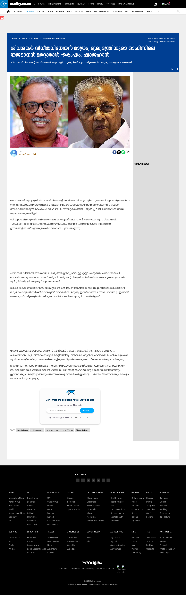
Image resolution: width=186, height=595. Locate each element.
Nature (50, 545)
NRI (10, 521)
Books (91, 4)
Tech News (151, 537)
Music (89, 513)
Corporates (165, 513)
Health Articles (117, 502)
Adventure (52, 549)
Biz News (164, 498)
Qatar (50, 509)
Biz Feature (165, 517)
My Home (18, 11)
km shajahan (22, 430)
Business (117, 11)
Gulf (69, 11)
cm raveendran (52, 430)
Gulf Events (52, 524)
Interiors (135, 505)
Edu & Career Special (36, 549)
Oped (29, 492)
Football (71, 502)
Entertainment (101, 11)
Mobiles (149, 545)
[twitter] (83, 480)
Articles (30, 505)
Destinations (53, 541)
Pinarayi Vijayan (66, 430)
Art (10, 541)
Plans (134, 502)
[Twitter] (119, 152)
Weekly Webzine (54, 4)
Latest (40, 11)
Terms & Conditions (83, 417)
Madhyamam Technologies (88, 584)
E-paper (41, 4)
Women (135, 549)
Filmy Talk (91, 509)
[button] (4, 4)
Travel (150, 11)
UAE (49, 498)
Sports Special (73, 509)
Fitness (113, 505)
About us (63, 568)
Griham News (138, 498)
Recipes (149, 498)
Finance (163, 505)
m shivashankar (37, 430)
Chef (148, 513)
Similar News (141, 164)
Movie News (92, 498)
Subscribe (111, 4)
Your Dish (150, 509)
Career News (33, 545)
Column (135, 517)
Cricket (70, 498)
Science (149, 541)
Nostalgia (91, 517)
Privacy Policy (88, 568)
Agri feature (115, 549)
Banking (163, 509)
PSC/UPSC (32, 553)
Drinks (149, 502)
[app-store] (124, 569)
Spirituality (136, 553)
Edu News (31, 537)
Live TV (100, 4)
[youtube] (98, 480)
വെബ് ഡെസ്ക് (27, 154)
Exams (30, 541)
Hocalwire (114, 584)
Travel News (52, 537)
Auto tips (71, 549)
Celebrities (91, 502)
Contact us (75, 568)
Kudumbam (69, 4)
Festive (149, 517)
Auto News (72, 537)
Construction (137, 509)
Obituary (13, 517)
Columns (31, 509)
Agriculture (116, 532)
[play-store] (119, 569)
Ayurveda (114, 521)
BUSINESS (164, 492)
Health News (117, 492)
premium (30, 11)
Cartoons (31, 521)
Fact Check (32, 524)
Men (133, 545)
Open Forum (32, 498)
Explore (50, 553)
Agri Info (114, 541)
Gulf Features (53, 521)
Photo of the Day (167, 549)
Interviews (31, 517)
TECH (88, 11)
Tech (148, 532)
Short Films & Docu (95, 521)
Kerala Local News (17, 513)
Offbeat (30, 513)
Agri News (115, 537)
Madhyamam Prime (126, 4)
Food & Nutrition (117, 509)
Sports (79, 11)
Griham (135, 492)
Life (127, 11)
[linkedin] (93, 480)
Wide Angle (164, 553)
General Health (117, 513)
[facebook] (114, 152)
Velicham (81, 4)
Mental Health (116, 517)
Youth (134, 541)
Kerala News (14, 502)
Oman (50, 505)
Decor (134, 513)
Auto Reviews (73, 541)
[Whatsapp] (123, 152)
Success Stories (117, 545)
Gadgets (150, 549)
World (11, 509)
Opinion (60, 11)
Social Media (93, 532)
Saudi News (52, 502)
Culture (13, 532)
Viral (89, 541)
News (50, 11)
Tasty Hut (150, 505)
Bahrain (50, 513)
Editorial (31, 502)
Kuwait (50, 517)
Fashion (135, 537)
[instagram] (88, 480)
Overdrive (71, 545)
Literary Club (14, 537)
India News (14, 505)
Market (163, 502)
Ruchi (149, 492)
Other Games (73, 505)
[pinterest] (108, 480)
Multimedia (137, 11)
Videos (163, 541)
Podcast (163, 545)
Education (32, 532)
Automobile (73, 532)
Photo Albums (166, 537)
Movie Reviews (93, 505)
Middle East (53, 492)
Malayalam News (16, 498)
